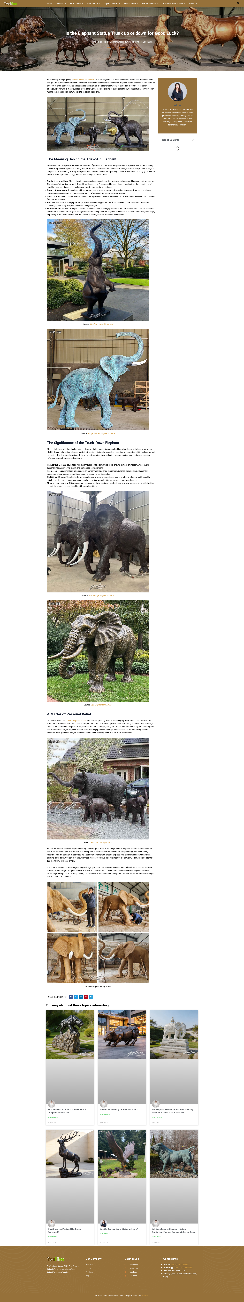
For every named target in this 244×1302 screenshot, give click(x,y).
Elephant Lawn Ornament (101, 324)
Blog (100, 42)
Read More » (53, 1117)
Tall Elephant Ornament (101, 705)
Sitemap (145, 1295)
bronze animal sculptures (83, 79)
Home (93, 42)
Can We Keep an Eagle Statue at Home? (119, 1229)
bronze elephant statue (76, 720)
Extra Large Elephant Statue (101, 595)
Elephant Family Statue (101, 842)
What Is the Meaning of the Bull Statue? (119, 1109)
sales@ (180, 1264)
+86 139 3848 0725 (183, 1267)
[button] (64, 3)
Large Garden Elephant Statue (101, 433)
